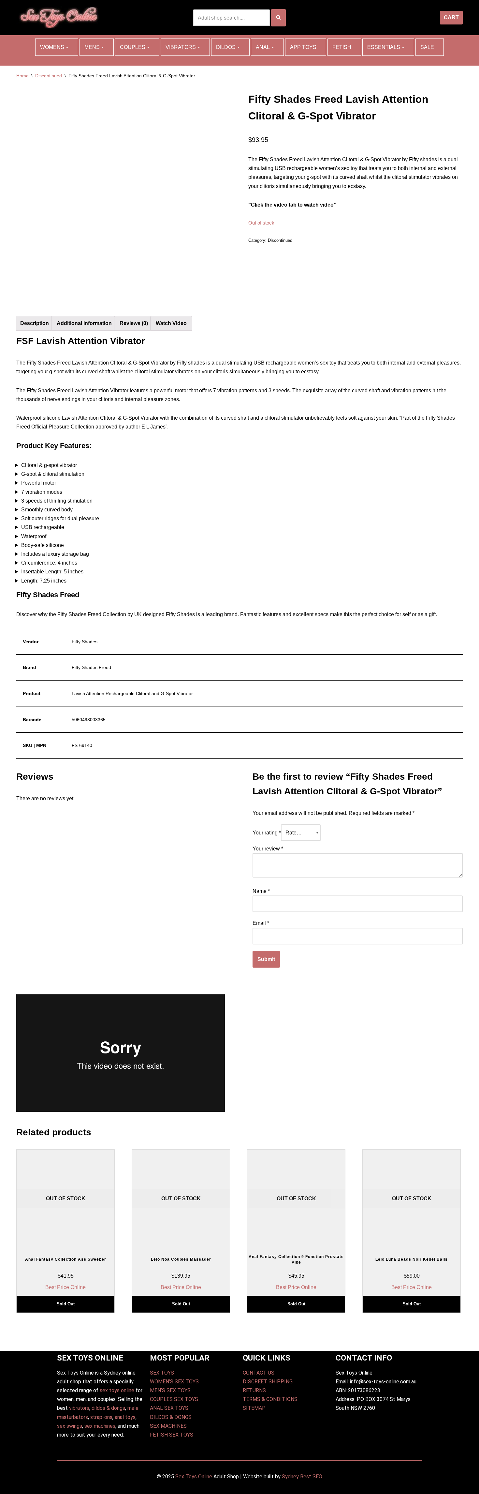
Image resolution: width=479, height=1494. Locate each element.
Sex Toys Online (193, 1476)
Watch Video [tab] (171, 323)
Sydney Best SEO (302, 1476)
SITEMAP (254, 1408)
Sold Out (66, 1303)
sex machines (99, 1426)
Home (22, 75)
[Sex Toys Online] (58, 17)
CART (451, 17)
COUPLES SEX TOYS (174, 1399)
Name (261, 891)
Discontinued (48, 75)
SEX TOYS (162, 1373)
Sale (427, 47)
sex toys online (117, 1390)
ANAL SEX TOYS (169, 1408)
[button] (67, 47)
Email (261, 923)
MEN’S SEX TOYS (170, 1390)
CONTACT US (258, 1373)
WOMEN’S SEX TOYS (174, 1381)
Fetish (341, 47)
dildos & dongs (108, 1408)
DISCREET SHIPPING (268, 1381)
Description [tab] (34, 323)
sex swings (69, 1426)
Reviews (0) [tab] (134, 323)
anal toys (125, 1417)
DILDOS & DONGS (171, 1417)
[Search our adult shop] (278, 17)
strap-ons (101, 1417)
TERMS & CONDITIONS (270, 1399)
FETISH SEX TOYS (171, 1435)
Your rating (267, 832)
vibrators (79, 1408)
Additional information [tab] (84, 323)
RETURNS (254, 1390)
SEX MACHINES (168, 1426)
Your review (268, 848)
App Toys (303, 47)
